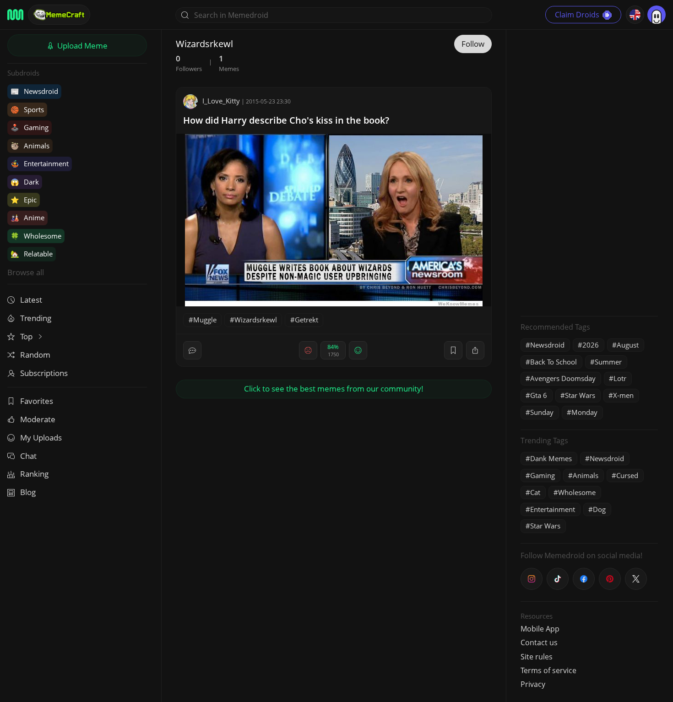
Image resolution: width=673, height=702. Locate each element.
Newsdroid (34, 91)
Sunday (542, 412)
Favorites (36, 401)
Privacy (533, 684)
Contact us (539, 642)
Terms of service (548, 670)
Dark (25, 181)
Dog (599, 509)
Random (35, 354)
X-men (623, 395)
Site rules (537, 657)
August (628, 344)
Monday (584, 412)
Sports (27, 109)
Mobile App (540, 629)
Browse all (25, 272)
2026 (590, 344)
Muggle (205, 319)
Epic (24, 199)
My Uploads (41, 437)
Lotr (619, 378)
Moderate (37, 419)
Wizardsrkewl (255, 319)
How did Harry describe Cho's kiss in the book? (286, 120)
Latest (31, 299)
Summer (608, 361)
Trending (35, 318)
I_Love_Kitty (221, 100)
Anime (27, 217)
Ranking (34, 473)
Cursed (627, 475)
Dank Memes (551, 458)
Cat (535, 492)
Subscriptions (44, 373)
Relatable (32, 253)
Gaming (30, 127)
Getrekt (306, 319)
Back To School (553, 361)
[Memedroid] (15, 14)
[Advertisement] (589, 171)
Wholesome (36, 235)
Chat (28, 456)
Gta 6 (538, 395)
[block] (475, 350)
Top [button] (27, 336)
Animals (30, 145)
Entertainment (40, 163)
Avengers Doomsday (563, 378)
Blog (28, 492)
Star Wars (580, 395)
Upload (81, 45)
